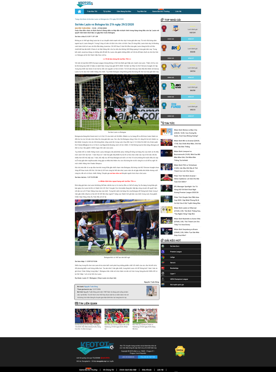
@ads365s (105, 358)
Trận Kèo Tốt (92, 11)
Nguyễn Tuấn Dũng (91, 286)
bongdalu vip (101, 361)
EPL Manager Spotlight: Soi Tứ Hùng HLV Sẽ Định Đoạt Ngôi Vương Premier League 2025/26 (186, 189)
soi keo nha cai (116, 173)
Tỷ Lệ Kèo (107, 11)
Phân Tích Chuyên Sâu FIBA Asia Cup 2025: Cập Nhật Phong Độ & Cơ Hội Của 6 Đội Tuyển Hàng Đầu (187, 200)
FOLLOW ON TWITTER (148, 357)
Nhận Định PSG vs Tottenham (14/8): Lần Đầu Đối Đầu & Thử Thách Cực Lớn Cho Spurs (186, 168)
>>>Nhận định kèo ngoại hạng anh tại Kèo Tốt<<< (117, 181)
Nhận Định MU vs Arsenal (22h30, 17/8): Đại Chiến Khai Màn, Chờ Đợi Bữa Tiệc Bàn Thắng (187, 144)
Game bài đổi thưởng (160, 11)
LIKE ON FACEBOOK (128, 357)
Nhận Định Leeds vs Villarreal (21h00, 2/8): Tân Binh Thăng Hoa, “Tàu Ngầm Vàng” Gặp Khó (187, 211)
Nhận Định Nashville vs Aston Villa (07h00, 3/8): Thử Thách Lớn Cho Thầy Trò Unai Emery (187, 222)
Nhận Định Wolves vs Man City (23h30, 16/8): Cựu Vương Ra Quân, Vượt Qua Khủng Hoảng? (186, 133)
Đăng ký (191, 39)
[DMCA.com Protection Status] (180, 351)
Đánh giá (171, 39)
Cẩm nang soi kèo (124, 11)
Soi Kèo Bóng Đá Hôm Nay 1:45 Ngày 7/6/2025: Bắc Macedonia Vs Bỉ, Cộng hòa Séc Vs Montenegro (88, 327)
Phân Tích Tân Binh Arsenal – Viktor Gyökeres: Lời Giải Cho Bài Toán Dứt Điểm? (186, 179)
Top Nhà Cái (141, 11)
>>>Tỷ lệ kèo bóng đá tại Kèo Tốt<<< (117, 59)
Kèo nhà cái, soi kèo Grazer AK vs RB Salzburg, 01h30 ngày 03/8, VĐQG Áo (117, 327)
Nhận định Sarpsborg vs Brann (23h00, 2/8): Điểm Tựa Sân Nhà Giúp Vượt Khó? (186, 232)
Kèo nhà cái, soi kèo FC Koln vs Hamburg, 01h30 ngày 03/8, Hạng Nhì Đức (144, 327)
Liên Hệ (178, 11)
